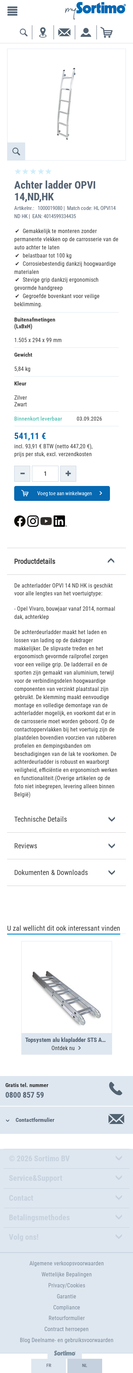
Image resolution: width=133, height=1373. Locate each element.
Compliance (66, 1307)
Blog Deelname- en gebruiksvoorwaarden (66, 1340)
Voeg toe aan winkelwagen (64, 493)
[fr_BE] (48, 1366)
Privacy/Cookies (66, 1285)
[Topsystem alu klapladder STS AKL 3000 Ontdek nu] (67, 970)
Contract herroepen (66, 1329)
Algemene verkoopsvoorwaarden (66, 1263)
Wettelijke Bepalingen (66, 1274)
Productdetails (34, 561)
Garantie (66, 1296)
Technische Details (40, 819)
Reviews (25, 846)
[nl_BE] (84, 1366)
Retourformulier (67, 1318)
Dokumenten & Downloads (51, 872)
